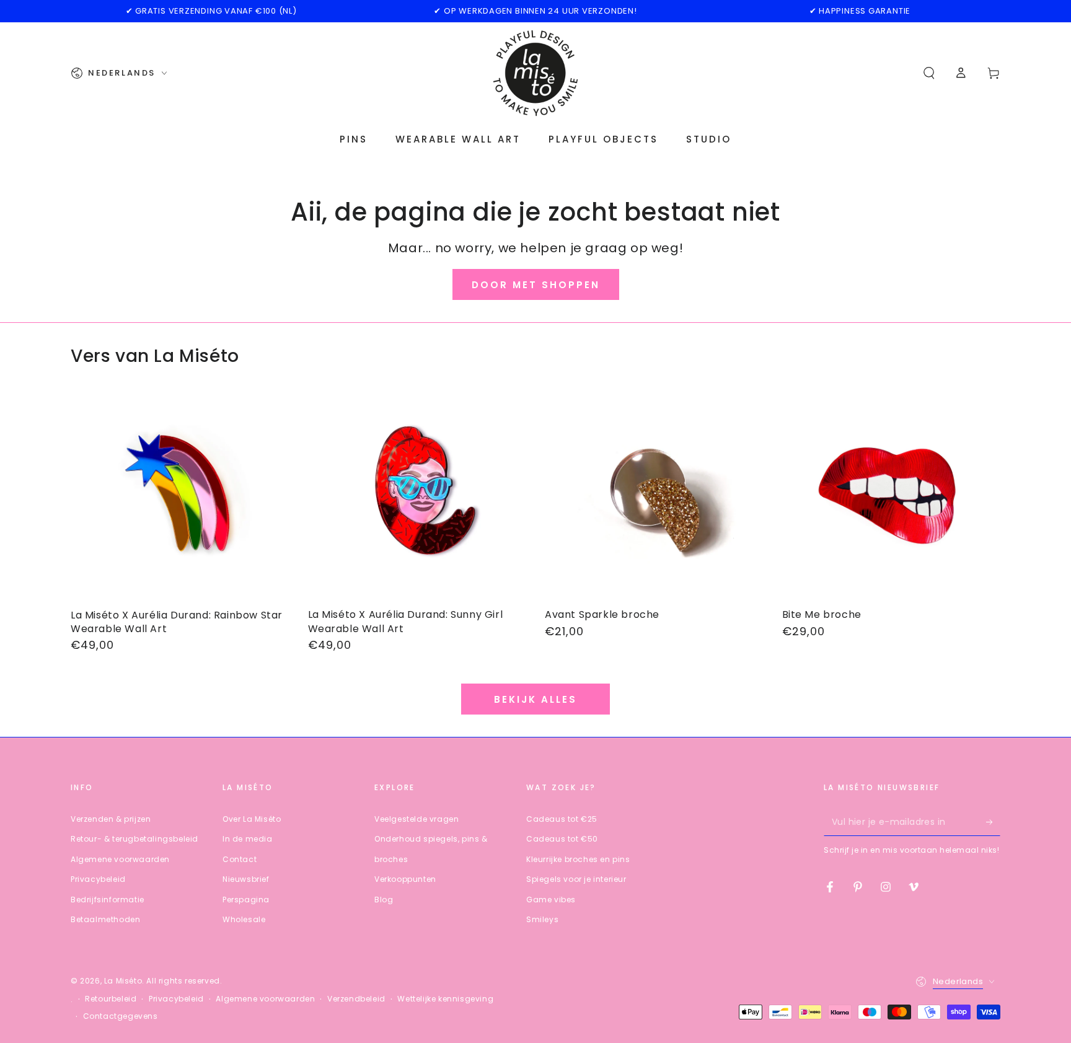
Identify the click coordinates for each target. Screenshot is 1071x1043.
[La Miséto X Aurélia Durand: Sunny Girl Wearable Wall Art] (417, 495)
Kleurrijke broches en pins (578, 859)
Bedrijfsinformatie (107, 899)
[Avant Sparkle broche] (654, 495)
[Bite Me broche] (891, 495)
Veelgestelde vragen (416, 819)
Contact (240, 859)
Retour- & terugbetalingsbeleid (134, 839)
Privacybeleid (98, 879)
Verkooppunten (405, 879)
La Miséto (123, 980)
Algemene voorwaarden (120, 859)
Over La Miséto (252, 819)
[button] (929, 73)
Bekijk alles (535, 699)
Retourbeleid (110, 999)
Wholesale (244, 919)
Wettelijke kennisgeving (445, 999)
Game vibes (551, 899)
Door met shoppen (536, 284)
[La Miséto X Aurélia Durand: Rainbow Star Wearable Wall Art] (180, 495)
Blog (383, 899)
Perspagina (246, 899)
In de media (248, 839)
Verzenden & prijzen (111, 819)
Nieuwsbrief (246, 879)
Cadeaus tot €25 (561, 819)
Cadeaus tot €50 (562, 839)
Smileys (542, 919)
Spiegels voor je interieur (576, 879)
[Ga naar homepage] (535, 73)
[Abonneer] (993, 821)
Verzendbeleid (356, 999)
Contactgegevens (120, 1016)
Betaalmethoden (105, 919)
